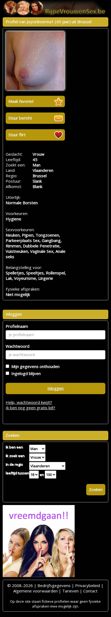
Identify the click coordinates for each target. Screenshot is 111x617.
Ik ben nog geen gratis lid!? (30, 407)
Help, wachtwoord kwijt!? (29, 402)
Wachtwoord (17, 346)
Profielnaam (17, 326)
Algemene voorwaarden (35, 591)
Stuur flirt (17, 134)
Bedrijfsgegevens (54, 585)
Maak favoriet (21, 101)
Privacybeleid (87, 585)
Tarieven (70, 591)
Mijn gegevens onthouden (34, 366)
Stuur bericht (20, 118)
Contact (90, 591)
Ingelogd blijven (25, 373)
